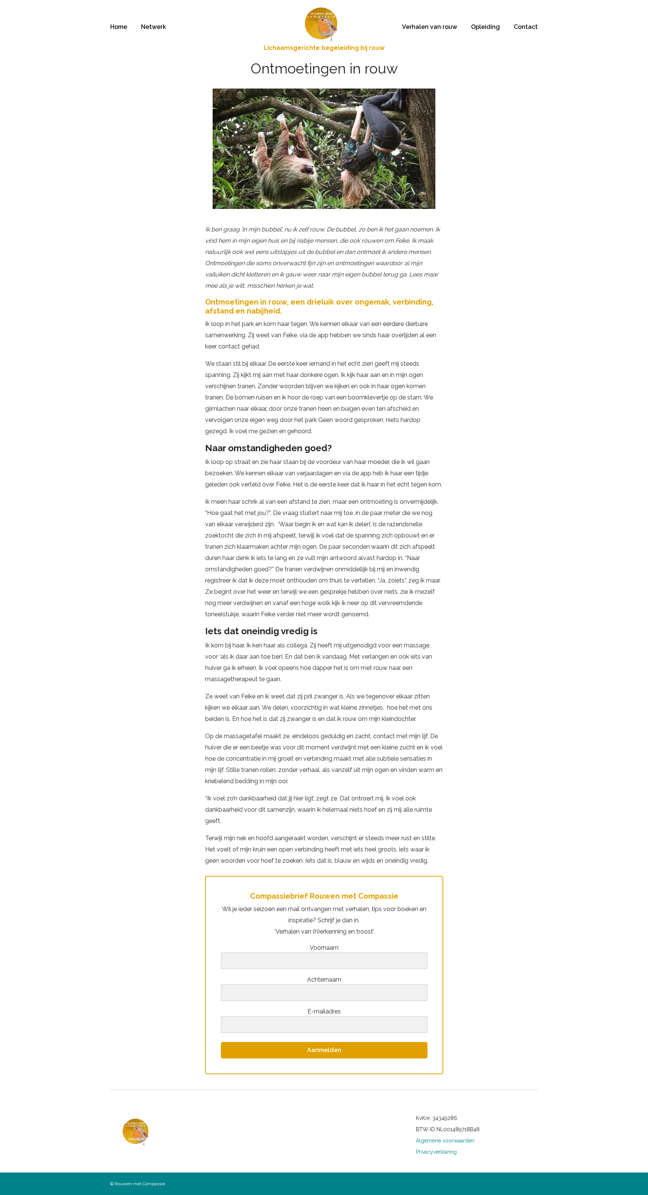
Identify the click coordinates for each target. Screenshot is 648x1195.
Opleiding (485, 26)
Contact (526, 26)
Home (118, 26)
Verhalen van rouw (429, 26)
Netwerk (153, 26)
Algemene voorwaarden (445, 1141)
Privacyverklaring (436, 1152)
